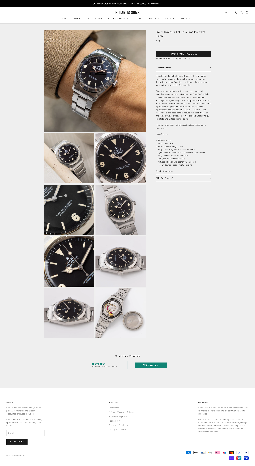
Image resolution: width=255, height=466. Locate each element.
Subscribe (17, 442)
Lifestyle (139, 19)
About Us (170, 19)
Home (65, 19)
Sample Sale (186, 19)
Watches (77, 19)
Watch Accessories (118, 19)
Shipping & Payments (118, 416)
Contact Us (114, 408)
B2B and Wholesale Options (121, 412)
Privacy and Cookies (118, 430)
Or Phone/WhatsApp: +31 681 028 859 (173, 58)
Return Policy (115, 421)
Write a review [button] (150, 365)
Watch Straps (95, 19)
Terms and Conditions (118, 425)
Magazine (154, 19)
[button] (183, 67)
